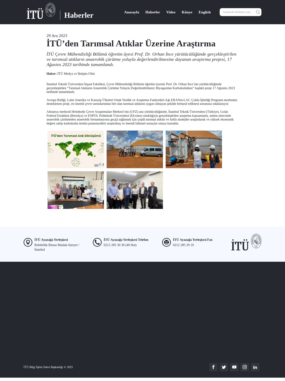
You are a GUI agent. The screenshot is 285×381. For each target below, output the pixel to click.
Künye (187, 12)
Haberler (152, 12)
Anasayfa (131, 12)
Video (170, 12)
